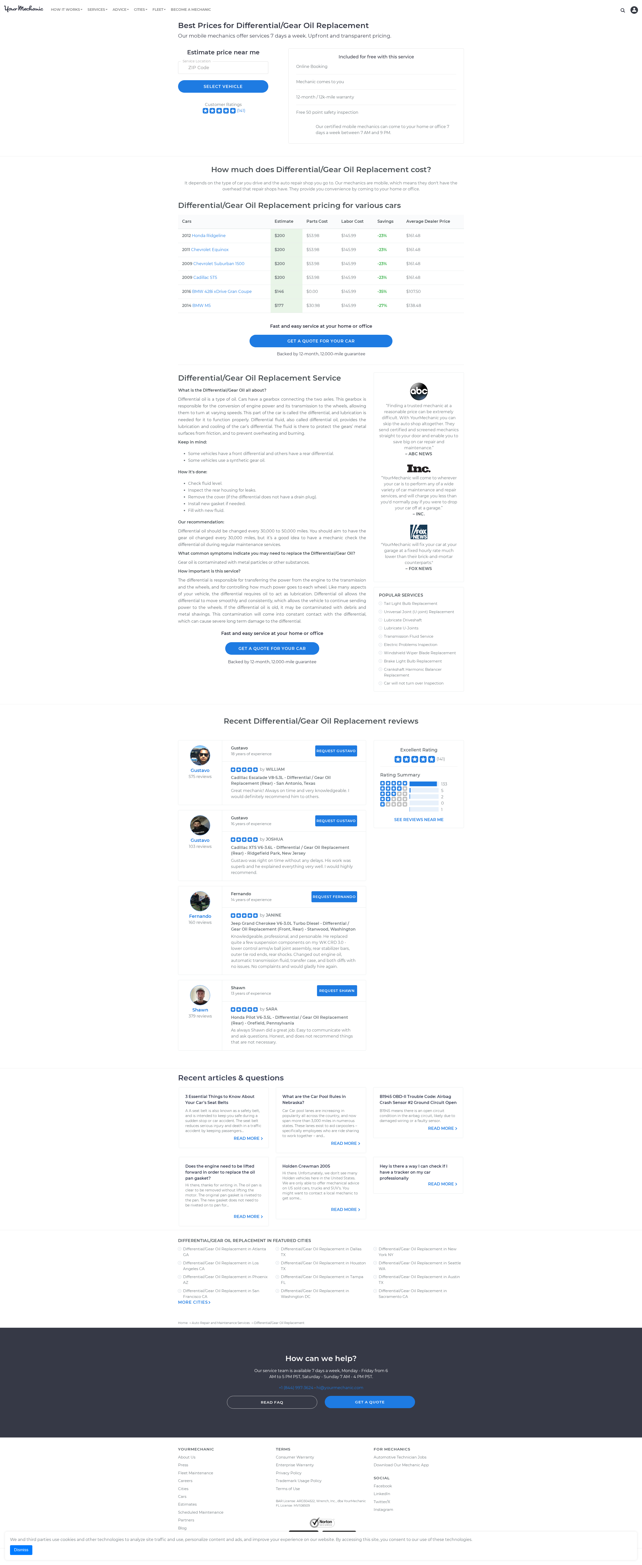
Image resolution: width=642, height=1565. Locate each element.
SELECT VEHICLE (223, 86)
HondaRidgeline (209, 235)
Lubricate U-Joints (401, 628)
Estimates (187, 1504)
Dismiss (21, 1550)
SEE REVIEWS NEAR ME (419, 819)
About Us (186, 1457)
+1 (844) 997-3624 (296, 1387)
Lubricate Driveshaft (403, 620)
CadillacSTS (205, 277)
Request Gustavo (336, 751)
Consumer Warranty (295, 1457)
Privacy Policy (288, 1473)
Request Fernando (334, 897)
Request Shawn (337, 990)
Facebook (383, 1486)
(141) (241, 110)
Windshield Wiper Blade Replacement (420, 652)
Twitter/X (382, 1501)
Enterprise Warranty (295, 1465)
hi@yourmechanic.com (339, 1387)
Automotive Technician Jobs (400, 1457)
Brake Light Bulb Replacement (413, 661)
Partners (186, 1520)
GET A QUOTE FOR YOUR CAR (321, 341)
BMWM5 (201, 305)
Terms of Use (288, 1488)
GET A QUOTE (370, 1402)
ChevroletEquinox (210, 249)
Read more (247, 1138)
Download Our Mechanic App (401, 1465)
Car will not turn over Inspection (414, 683)
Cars (182, 1496)
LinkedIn (382, 1493)
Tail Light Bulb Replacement (410, 603)
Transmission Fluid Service (408, 636)
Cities (183, 1488)
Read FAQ (272, 1402)
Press (183, 1465)
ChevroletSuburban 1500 (219, 263)
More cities (193, 1302)
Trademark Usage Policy (299, 1480)
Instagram (383, 1509)
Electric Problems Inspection (410, 644)
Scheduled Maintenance (200, 1512)
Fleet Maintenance (195, 1473)
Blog (182, 1528)
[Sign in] (634, 10)
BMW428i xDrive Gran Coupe (222, 291)
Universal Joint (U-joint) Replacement (419, 611)
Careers (185, 1480)
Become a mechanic (191, 9)
